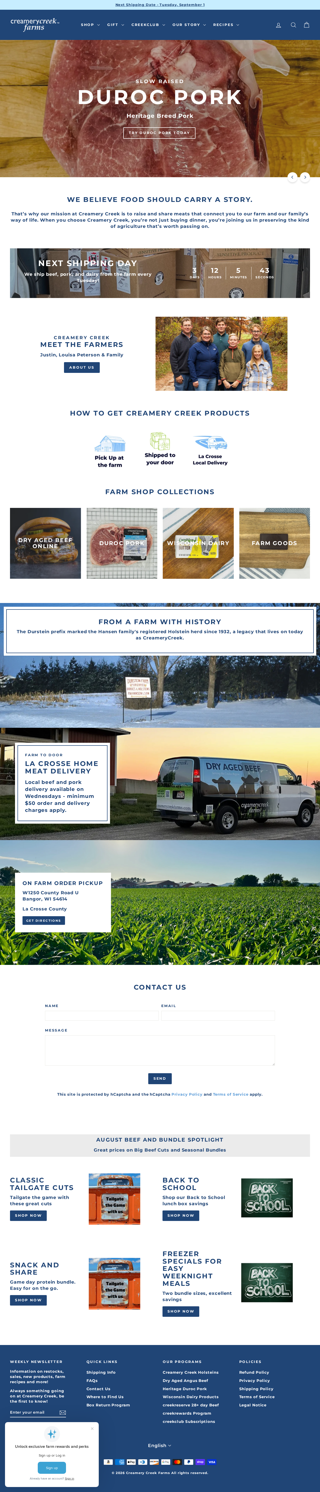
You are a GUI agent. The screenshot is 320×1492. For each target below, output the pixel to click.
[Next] (305, 177)
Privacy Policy (187, 1094)
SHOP (88, 24)
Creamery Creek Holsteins (191, 1372)
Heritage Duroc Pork (185, 1388)
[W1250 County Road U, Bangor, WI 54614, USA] (160, 902)
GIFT (113, 24)
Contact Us (98, 1388)
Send (160, 1078)
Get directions (43, 920)
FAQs (92, 1380)
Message (56, 1030)
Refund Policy (254, 1372)
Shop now (28, 1215)
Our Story (187, 24)
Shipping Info (101, 1372)
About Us (81, 367)
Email (168, 1006)
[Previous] (293, 177)
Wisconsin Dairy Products (191, 1396)
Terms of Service (230, 1094)
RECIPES (224, 24)
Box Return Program (108, 1405)
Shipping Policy (256, 1388)
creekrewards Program (187, 1413)
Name (52, 1006)
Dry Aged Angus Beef (185, 1380)
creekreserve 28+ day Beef (191, 1405)
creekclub (146, 24)
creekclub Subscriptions (189, 1421)
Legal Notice (253, 1405)
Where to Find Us (105, 1396)
